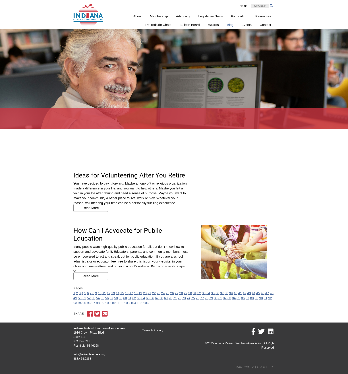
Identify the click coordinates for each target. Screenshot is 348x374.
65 (148, 298)
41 (240, 293)
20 (145, 293)
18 (136, 293)
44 (253, 293)
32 (199, 293)
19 (140, 293)
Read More (91, 208)
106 (146, 303)
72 (179, 298)
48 (272, 293)
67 (157, 298)
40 (235, 293)
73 (184, 298)
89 (256, 298)
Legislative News (210, 16)
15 (122, 293)
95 (84, 303)
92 (270, 298)
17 (131, 293)
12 (108, 293)
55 (102, 298)
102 (120, 303)
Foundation (239, 16)
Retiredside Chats (158, 25)
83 (229, 298)
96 (89, 303)
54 (98, 298)
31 (194, 293)
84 (234, 298)
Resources (263, 16)
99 (102, 303)
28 (181, 293)
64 (143, 298)
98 (98, 303)
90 (261, 298)
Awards (213, 25)
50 (80, 298)
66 (152, 298)
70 (170, 298)
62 (134, 298)
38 (226, 293)
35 (213, 293)
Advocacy (183, 16)
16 (127, 293)
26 (172, 293)
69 (166, 298)
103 (127, 303)
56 (107, 298)
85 (238, 298)
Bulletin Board (189, 25)
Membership (159, 16)
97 (93, 303)
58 (116, 298)
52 (89, 298)
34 (208, 293)
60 (125, 298)
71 (175, 298)
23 (158, 293)
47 (267, 293)
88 (252, 298)
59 (120, 298)
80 (216, 298)
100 (108, 303)
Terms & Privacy (152, 330)
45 (258, 293)
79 (211, 298)
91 (265, 298)
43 (249, 293)
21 (149, 293)
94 (80, 303)
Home (243, 5)
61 (129, 298)
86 (243, 298)
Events (247, 25)
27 (176, 293)
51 (84, 298)
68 (161, 298)
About (137, 16)
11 (104, 293)
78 (206, 298)
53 (93, 298)
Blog (230, 25)
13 (113, 293)
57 (111, 298)
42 (244, 293)
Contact (265, 25)
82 (225, 298)
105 (139, 303)
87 (247, 298)
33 (204, 293)
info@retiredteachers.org (89, 354)
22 (154, 293)
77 (202, 298)
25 (167, 293)
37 (222, 293)
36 (217, 293)
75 (193, 298)
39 (231, 293)
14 (117, 293)
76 (197, 298)
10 (100, 293)
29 (185, 293)
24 (163, 293)
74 (188, 298)
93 (75, 303)
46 (262, 293)
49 (75, 298)
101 (114, 303)
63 (138, 298)
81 (220, 298)
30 (190, 293)
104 (133, 303)
